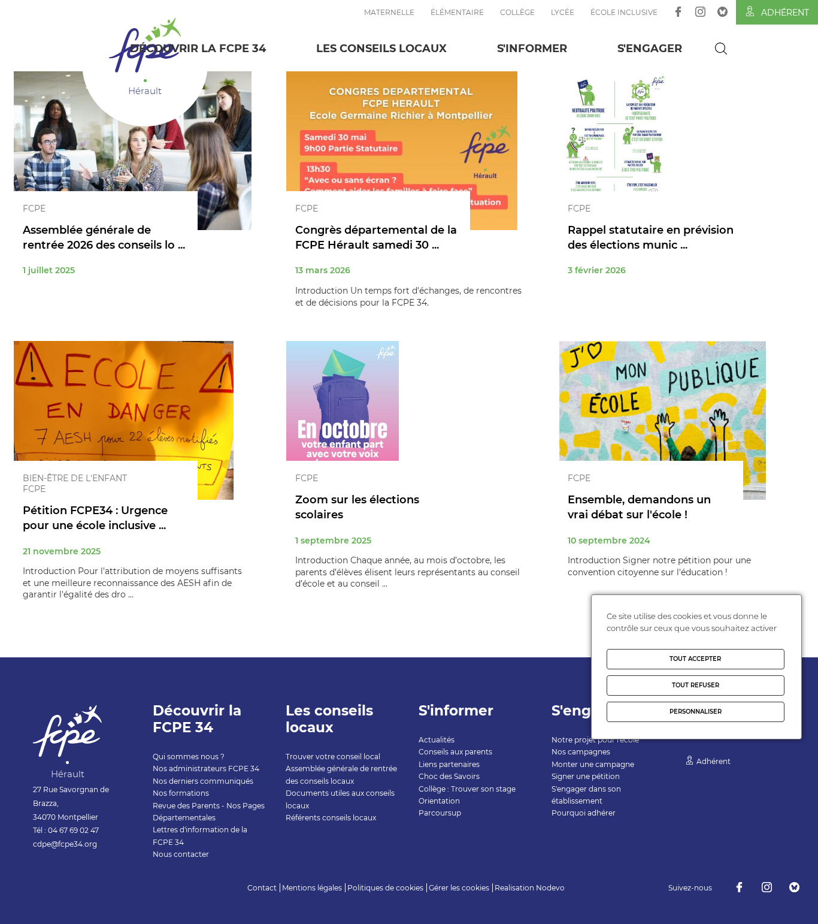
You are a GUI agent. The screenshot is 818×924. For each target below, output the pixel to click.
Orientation (439, 800)
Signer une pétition (586, 776)
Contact (262, 887)
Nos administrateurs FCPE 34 (206, 768)
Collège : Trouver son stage (467, 788)
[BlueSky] (722, 12)
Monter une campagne (593, 764)
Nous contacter (181, 854)
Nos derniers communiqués (203, 781)
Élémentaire (457, 12)
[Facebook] (678, 12)
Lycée (562, 12)
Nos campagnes (581, 751)
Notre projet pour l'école (595, 739)
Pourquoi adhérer (584, 812)
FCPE (34, 208)
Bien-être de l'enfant (75, 478)
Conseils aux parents (455, 751)
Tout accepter (695, 659)
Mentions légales (312, 887)
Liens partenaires (449, 764)
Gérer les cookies (459, 887)
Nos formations (181, 793)
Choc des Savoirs (449, 776)
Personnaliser (695, 711)
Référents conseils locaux (331, 817)
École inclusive (624, 12)
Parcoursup (440, 812)
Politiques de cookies (385, 887)
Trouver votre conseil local (333, 756)
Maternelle (389, 12)
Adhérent (785, 12)
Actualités (437, 739)
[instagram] (700, 12)
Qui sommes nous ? (189, 756)
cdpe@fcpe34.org (65, 844)
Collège (517, 12)
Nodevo (550, 887)
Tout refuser (695, 685)
